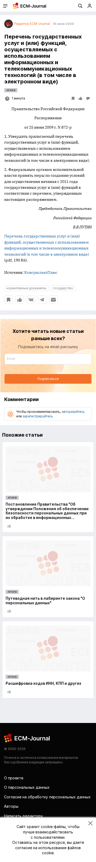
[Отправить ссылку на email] (53, 299)
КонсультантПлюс (40, 272)
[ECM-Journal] (27, 738)
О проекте (13, 778)
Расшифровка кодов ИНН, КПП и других (43, 683)
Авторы (11, 806)
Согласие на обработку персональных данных (47, 797)
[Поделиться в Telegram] (42, 299)
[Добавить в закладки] (8, 299)
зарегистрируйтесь (38, 416)
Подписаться (48, 379)
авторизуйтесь (73, 412)
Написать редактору (23, 816)
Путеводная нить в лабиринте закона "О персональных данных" (45, 600)
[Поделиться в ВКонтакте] (31, 299)
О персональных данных (27, 787)
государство (63, 288)
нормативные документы (26, 288)
